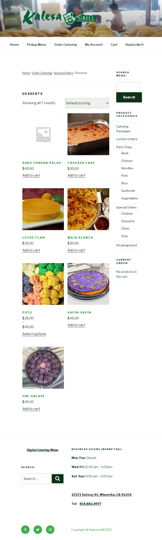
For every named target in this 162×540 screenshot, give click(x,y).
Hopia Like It (135, 44)
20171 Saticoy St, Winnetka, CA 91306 (102, 494)
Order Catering (65, 44)
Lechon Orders (126, 139)
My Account (94, 44)
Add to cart (31, 175)
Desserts (128, 221)
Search (129, 97)
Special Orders (63, 73)
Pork (124, 175)
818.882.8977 (90, 503)
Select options (34, 334)
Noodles (127, 168)
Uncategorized (126, 245)
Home (14, 44)
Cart (114, 44)
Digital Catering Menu (42, 450)
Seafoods (128, 190)
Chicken (127, 161)
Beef (124, 153)
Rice (124, 183)
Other (125, 228)
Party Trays (124, 147)
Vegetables (129, 198)
